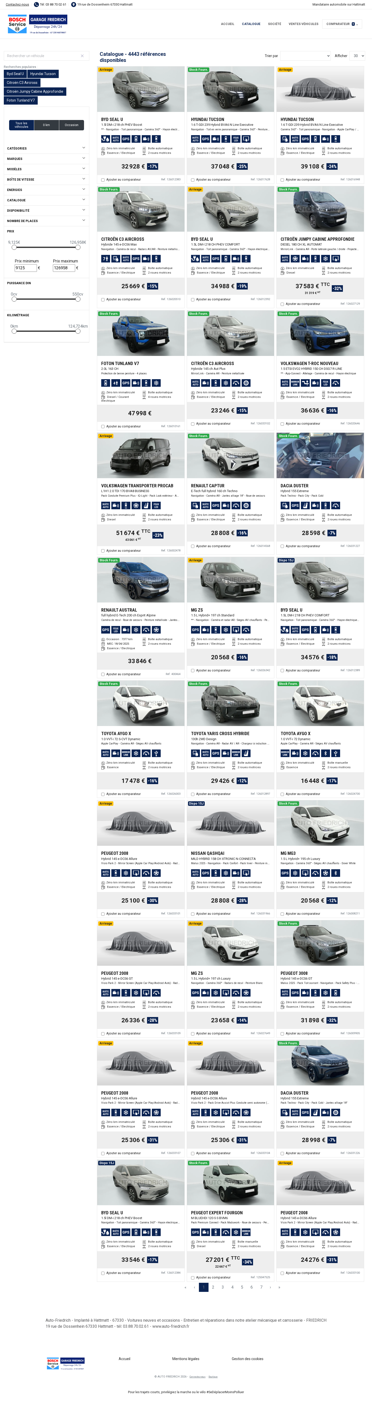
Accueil (227, 24)
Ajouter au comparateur (123, 179)
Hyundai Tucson (43, 74)
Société (274, 24)
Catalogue (251, 24)
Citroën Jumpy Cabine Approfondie (35, 91)
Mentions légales (185, 1359)
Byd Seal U (15, 74)
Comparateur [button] (340, 24)
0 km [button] (46, 125)
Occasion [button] (71, 125)
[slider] (14, 247)
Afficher (341, 56)
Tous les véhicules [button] (21, 125)
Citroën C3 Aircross (22, 83)
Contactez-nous (17, 4)
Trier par (271, 56)
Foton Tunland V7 (21, 100)
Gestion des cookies (247, 1359)
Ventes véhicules (303, 24)
